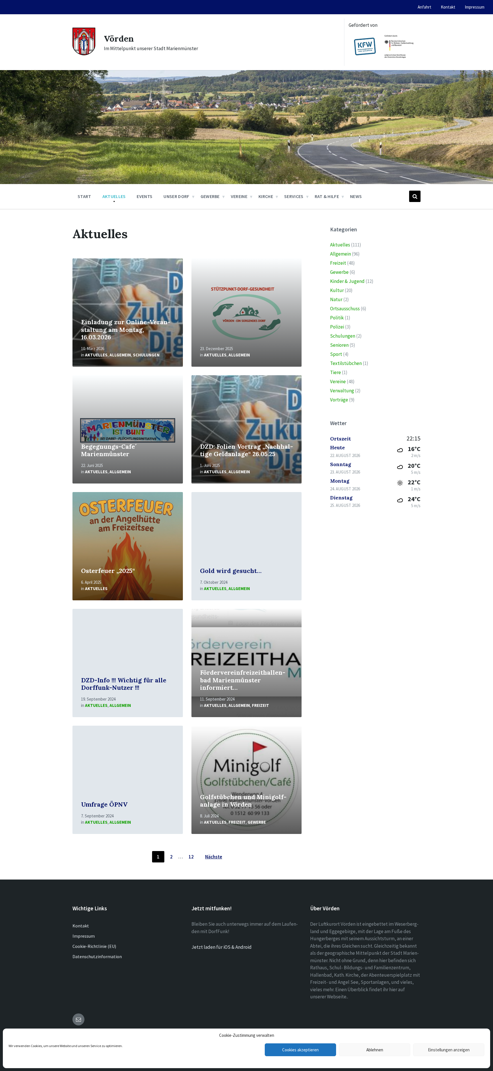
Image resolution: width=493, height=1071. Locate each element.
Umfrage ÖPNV (104, 804)
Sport (336, 354)
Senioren (339, 345)
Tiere (335, 372)
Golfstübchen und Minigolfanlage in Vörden (243, 801)
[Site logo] (83, 53)
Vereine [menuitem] (239, 196)
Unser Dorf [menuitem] (176, 196)
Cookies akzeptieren (300, 1049)
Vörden (119, 38)
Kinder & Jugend (347, 281)
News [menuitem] (356, 196)
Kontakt (80, 926)
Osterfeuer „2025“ (108, 571)
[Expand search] (415, 196)
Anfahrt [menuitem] (424, 7)
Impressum (83, 936)
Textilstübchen (346, 363)
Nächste (213, 857)
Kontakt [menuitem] (448, 7)
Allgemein (120, 355)
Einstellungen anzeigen (449, 1049)
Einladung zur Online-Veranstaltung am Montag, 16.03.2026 (125, 329)
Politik (337, 318)
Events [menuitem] (144, 196)
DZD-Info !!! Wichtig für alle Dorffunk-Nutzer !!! (123, 684)
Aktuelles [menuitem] (114, 196)
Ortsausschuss (345, 308)
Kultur (337, 290)
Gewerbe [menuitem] (210, 196)
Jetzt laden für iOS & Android (221, 947)
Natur (336, 299)
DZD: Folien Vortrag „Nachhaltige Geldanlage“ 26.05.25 (246, 450)
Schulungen (146, 355)
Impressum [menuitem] (474, 7)
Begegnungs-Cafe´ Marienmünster (109, 450)
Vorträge (339, 400)
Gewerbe (257, 822)
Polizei (337, 327)
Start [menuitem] (84, 196)
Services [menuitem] (294, 196)
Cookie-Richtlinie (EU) (94, 946)
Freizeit (260, 705)
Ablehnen (374, 1049)
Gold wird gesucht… (231, 571)
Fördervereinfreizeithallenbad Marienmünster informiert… (242, 680)
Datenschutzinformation (97, 956)
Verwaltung (342, 390)
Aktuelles (96, 355)
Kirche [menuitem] (265, 196)
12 (191, 857)
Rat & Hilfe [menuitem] (327, 196)
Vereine (338, 381)
